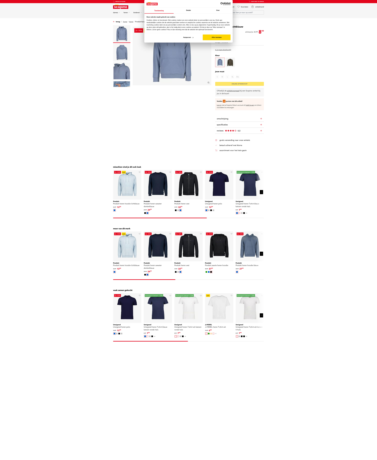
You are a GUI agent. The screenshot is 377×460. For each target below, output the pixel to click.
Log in (219, 105)
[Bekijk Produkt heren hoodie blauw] (250, 246)
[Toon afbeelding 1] (121, 34)
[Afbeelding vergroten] (208, 82)
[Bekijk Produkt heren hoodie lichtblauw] (127, 184)
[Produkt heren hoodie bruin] (230, 62)
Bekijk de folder (120, 1)
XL (232, 77)
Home (125, 22)
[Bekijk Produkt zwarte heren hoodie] (219, 246)
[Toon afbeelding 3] (121, 71)
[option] (114, 210)
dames (115, 12)
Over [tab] (218, 10)
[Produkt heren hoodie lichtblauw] (220, 62)
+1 (215, 333)
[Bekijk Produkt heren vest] (188, 184)
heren (126, 12)
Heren (131, 22)
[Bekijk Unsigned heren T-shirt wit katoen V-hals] (250, 307)
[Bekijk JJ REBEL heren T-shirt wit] (219, 307)
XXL (237, 77)
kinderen (136, 12)
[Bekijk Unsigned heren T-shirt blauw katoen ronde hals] (250, 184)
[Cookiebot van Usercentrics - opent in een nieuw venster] (222, 3)
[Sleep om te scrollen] (144, 279)
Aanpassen (187, 37)
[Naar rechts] (261, 192)
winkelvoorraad (233, 91)
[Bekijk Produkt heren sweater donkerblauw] (158, 184)
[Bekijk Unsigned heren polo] (219, 184)
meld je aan (250, 105)
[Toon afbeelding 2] (121, 53)
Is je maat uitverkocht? (223, 50)
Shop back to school (257, 1)
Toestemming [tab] (159, 10)
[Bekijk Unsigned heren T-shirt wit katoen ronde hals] (188, 307)
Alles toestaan (216, 37)
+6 (246, 213)
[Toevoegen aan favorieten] (139, 172)
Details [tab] (188, 10)
